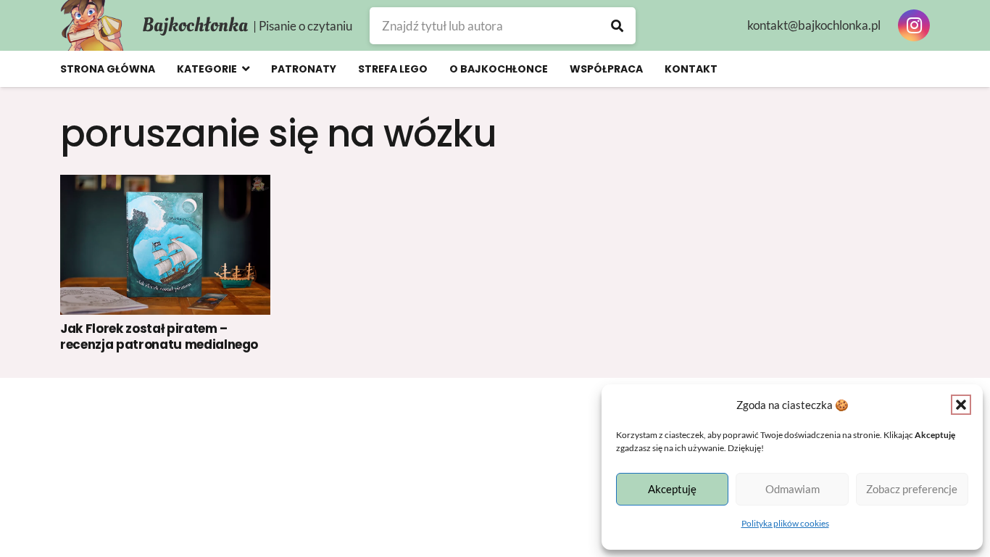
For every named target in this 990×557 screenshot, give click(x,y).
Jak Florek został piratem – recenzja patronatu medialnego (159, 336)
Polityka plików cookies (785, 523)
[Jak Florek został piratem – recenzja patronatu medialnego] (165, 245)
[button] (961, 404)
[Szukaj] (617, 25)
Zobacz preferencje (911, 488)
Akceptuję (672, 488)
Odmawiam (792, 488)
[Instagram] (914, 25)
